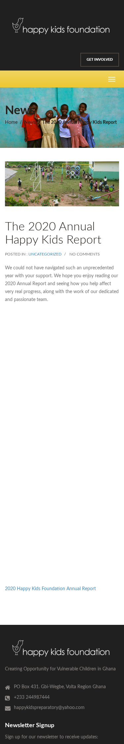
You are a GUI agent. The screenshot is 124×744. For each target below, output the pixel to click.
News (30, 122)
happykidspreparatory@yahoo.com (49, 707)
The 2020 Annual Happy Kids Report (79, 122)
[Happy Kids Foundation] (62, 25)
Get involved (100, 59)
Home (11, 122)
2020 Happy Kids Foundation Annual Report (50, 589)
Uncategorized (45, 254)
